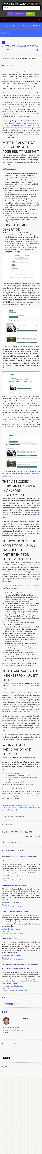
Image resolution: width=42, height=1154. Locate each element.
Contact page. (29, 784)
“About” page (31, 505)
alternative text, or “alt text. (23, 88)
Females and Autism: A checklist (14, 885)
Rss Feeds (12, 58)
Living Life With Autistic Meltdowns (16, 912)
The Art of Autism (17, 880)
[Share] (36, 50)
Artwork (18, 876)
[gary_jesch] (6, 1021)
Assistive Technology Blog (10, 810)
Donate (30, 14)
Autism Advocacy (8, 876)
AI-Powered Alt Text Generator (23, 125)
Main (8, 50)
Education (5, 986)
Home (4, 58)
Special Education (17, 986)
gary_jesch (25, 1019)
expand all (28, 832)
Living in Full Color (9, 938)
